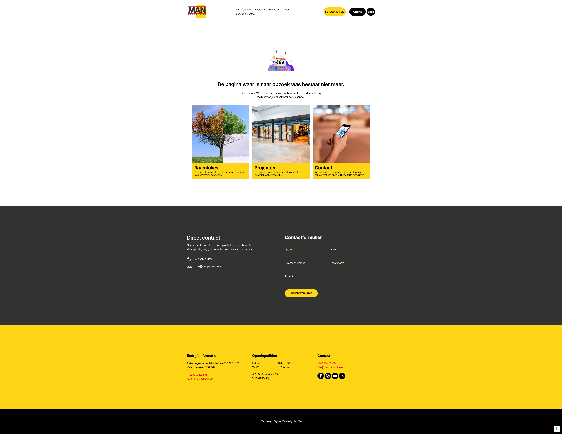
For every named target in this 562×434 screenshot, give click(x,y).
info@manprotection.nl (208, 266)
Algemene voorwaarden (200, 378)
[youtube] (335, 376)
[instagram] (328, 376)
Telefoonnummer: (295, 262)
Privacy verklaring (197, 374)
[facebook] (320, 376)
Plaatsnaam (337, 262)
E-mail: (335, 249)
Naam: (288, 249)
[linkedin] (342, 376)
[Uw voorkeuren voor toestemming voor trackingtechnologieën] (557, 429)
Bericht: (289, 276)
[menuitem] (243, 9)
